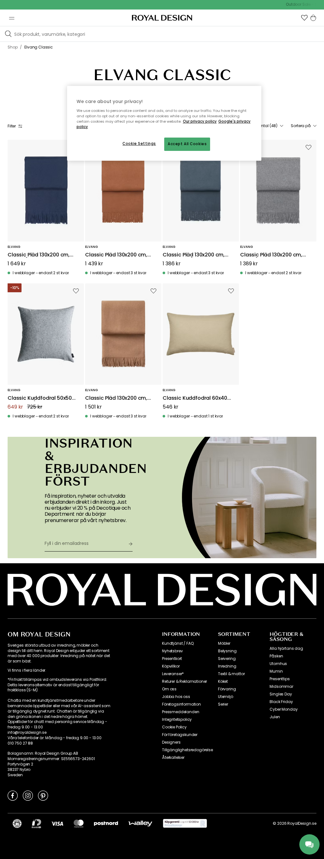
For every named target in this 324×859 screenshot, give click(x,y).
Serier (223, 704)
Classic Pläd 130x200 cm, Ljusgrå (271, 255)
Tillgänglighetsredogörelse (187, 750)
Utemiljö (225, 697)
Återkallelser (173, 757)
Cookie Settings (139, 143)
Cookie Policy (174, 727)
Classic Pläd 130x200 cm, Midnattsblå (194, 255)
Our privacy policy (200, 121)
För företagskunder (179, 735)
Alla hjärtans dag (286, 648)
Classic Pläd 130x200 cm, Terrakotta (116, 255)
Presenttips (280, 679)
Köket (223, 681)
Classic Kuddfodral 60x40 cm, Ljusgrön (195, 398)
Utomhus (278, 664)
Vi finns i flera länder (26, 670)
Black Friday (281, 702)
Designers (171, 742)
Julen (275, 717)
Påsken (276, 656)
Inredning (227, 666)
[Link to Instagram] (28, 795)
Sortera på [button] (301, 125)
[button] (304, 18)
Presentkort (172, 659)
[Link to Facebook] (13, 795)
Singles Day (281, 694)
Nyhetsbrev (172, 651)
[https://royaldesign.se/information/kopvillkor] (185, 823)
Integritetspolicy (177, 719)
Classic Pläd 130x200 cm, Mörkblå (39, 255)
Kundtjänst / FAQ (177, 643)
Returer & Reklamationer (184, 681)
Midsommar (281, 686)
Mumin (276, 671)
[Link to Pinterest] (43, 795)
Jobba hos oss (176, 697)
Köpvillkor (170, 666)
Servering (227, 659)
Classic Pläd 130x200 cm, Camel (116, 398)
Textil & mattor (231, 674)
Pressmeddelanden (180, 712)
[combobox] (266, 125)
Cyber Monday (283, 709)
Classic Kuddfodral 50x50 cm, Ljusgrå (40, 398)
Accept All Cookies (187, 143)
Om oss (169, 689)
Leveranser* (173, 674)
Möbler (224, 643)
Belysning (227, 651)
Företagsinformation (181, 704)
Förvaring (227, 689)
